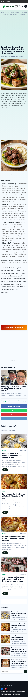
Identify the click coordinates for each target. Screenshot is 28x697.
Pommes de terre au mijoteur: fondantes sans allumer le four (12, 455)
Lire (5, 469)
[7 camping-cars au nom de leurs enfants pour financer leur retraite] (14, 377)
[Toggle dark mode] (16, 6)
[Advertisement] (14, 30)
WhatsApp (14, 410)
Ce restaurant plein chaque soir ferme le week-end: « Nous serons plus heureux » (13, 579)
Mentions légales (10, 691)
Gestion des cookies (6, 694)
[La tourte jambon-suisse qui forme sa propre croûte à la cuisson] (14, 524)
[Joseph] (19, 6)
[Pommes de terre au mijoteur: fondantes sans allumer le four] (14, 441)
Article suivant (22, 401)
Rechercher (25, 671)
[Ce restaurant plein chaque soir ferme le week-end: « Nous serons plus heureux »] (14, 564)
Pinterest (14, 414)
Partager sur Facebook (14, 406)
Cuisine (6, 12)
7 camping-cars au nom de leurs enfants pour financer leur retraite (13, 389)
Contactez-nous (16, 694)
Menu (25, 6)
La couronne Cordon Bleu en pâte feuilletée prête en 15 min (13, 496)
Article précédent (6, 401)
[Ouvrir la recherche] (22, 6)
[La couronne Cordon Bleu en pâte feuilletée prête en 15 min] (14, 481)
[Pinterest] (3, 1)
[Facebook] (1, 1)
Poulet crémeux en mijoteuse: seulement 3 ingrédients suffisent (18, 661)
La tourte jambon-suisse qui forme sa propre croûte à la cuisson (13, 538)
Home (2, 12)
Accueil (3, 691)
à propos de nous (20, 691)
